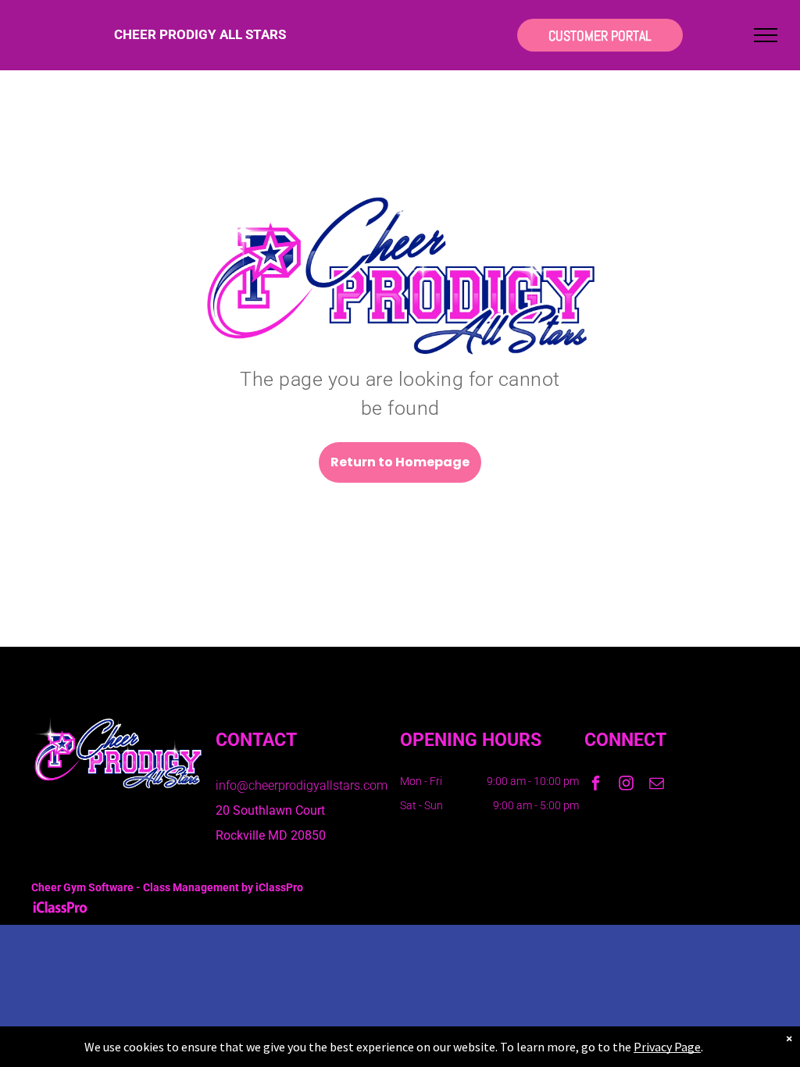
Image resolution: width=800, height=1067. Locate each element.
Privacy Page (667, 1047)
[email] (656, 785)
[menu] (765, 35)
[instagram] (626, 785)
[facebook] (595, 785)
